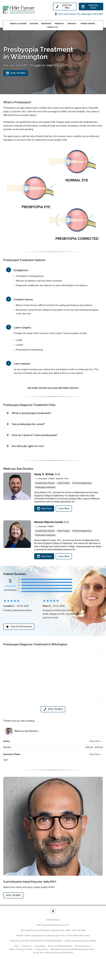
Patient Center (88, 24)
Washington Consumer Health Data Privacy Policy (72, 949)
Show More (94, 741)
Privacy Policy (42, 949)
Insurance (46, 24)
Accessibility (40, 946)
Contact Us (52, 27)
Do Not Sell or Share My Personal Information (53, 952)
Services (71, 24)
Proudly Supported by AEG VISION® (80, 941)
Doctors (34, 24)
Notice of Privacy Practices (21, 949)
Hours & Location (18, 24)
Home (16, 946)
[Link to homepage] (28, 9)
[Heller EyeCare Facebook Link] (53, 911)
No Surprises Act (82, 946)
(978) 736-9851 (79, 930)
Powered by (36, 941)
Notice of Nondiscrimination (60, 946)
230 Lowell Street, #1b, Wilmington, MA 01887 (80, 14)
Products (59, 24)
